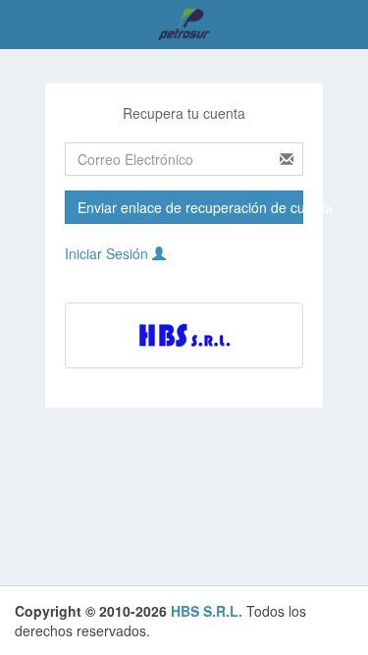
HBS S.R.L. (206, 611)
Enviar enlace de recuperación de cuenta (191, 207)
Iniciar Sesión (108, 253)
